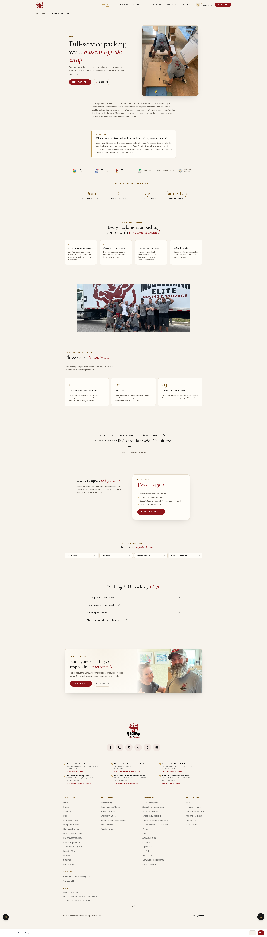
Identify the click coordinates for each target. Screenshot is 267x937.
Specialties (138, 5)
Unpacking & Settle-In (151, 816)
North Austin (191, 825)
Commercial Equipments (153, 860)
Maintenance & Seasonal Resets (156, 825)
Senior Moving (107, 825)
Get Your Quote (79, 82)
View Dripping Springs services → (78, 783)
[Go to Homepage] (40, 4)
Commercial (122, 5)
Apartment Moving (109, 829)
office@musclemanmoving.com (77, 877)
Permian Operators (71, 842)
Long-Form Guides (71, 825)
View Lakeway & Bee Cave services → (127, 771)
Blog (65, 816)
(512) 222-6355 (169, 769)
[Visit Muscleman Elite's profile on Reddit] (138, 747)
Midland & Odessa (194, 816)
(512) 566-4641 (121, 769)
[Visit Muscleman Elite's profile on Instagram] (119, 747)
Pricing (66, 807)
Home (37, 14)
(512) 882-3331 (169, 780)
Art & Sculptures (149, 838)
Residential (106, 5)
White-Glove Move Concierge (155, 820)
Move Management (150, 803)
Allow (261, 933)
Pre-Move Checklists (72, 838)
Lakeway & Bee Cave (195, 812)
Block (253, 933)
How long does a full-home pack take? (103, 605)
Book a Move (68, 864)
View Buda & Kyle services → (172, 771)
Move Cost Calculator (72, 834)
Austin (188, 803)
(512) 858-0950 (74, 780)
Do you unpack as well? (97, 612)
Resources (171, 5)
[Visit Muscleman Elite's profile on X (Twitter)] (129, 747)
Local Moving (72, 555)
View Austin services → (75, 771)
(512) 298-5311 (74, 769)
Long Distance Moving (111, 807)
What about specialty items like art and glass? (107, 620)
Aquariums (147, 847)
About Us (185, 5)
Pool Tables (147, 856)
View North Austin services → (173, 783)
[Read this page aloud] (6, 917)
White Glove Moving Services (114, 820)
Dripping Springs (193, 807)
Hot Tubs (146, 851)
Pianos (145, 829)
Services (45, 14)
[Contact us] (260, 916)
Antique (145, 834)
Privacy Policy (198, 915)
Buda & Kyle (191, 820)
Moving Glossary (70, 820)
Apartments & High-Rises (74, 847)
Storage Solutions (143, 555)
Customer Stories (71, 829)
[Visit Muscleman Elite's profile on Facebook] (110, 747)
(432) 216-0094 (122, 780)
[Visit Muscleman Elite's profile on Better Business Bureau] (147, 747)
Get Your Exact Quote (150, 512)
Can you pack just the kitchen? (100, 597)
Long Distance (107, 555)
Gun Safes (146, 842)
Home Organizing (150, 812)
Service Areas (154, 5)
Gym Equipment (149, 864)
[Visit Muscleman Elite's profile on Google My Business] (156, 747)
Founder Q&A (69, 851)
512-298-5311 (103, 82)
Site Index (67, 860)
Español (66, 856)
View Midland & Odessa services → (126, 783)
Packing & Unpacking (179, 555)
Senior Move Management (153, 807)
